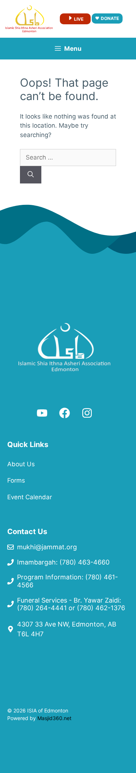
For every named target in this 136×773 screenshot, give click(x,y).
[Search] (30, 174)
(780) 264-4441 (42, 608)
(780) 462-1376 (101, 608)
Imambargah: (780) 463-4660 (63, 562)
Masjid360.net (54, 718)
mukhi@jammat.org (47, 547)
